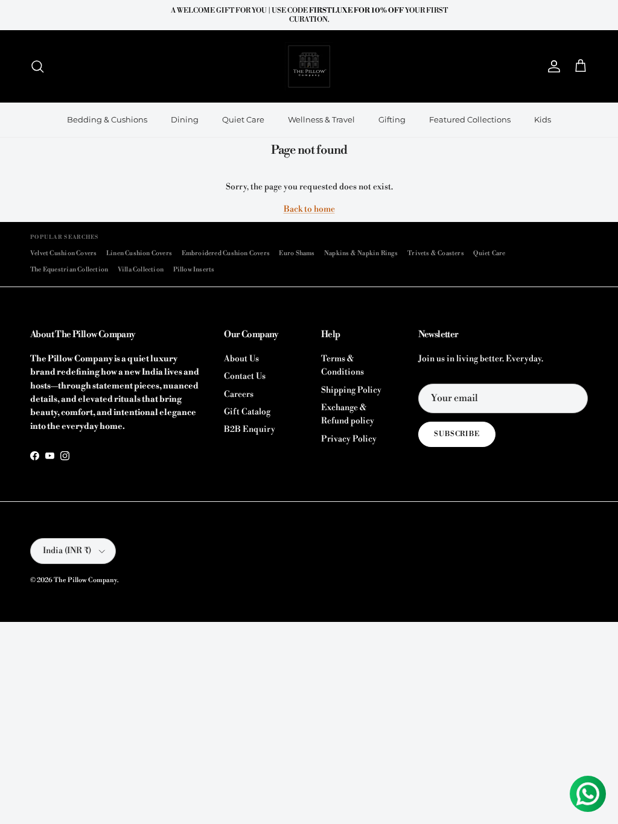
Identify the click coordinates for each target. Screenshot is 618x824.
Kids (542, 119)
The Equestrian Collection (69, 269)
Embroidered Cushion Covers (226, 253)
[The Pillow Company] (309, 66)
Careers (238, 394)
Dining (185, 119)
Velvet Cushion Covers (63, 253)
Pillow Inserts (194, 269)
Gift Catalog (247, 412)
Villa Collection (141, 269)
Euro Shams (296, 253)
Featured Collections (470, 119)
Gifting (392, 119)
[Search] (37, 66)
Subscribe (457, 434)
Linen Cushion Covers (139, 253)
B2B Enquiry (249, 429)
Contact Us (245, 376)
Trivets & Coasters (435, 253)
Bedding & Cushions (107, 119)
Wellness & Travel (321, 119)
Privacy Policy (349, 439)
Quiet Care (243, 119)
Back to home (309, 209)
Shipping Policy (351, 390)
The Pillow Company (85, 580)
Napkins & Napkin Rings (361, 253)
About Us (241, 358)
